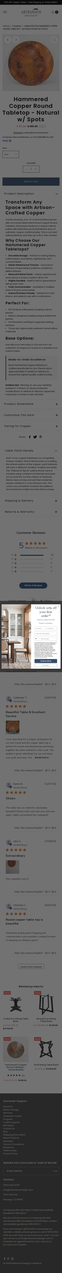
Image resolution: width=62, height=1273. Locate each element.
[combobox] (37, 639)
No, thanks (46, 665)
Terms (45, 657)
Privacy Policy (38, 657)
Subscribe (46, 661)
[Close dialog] (58, 606)
